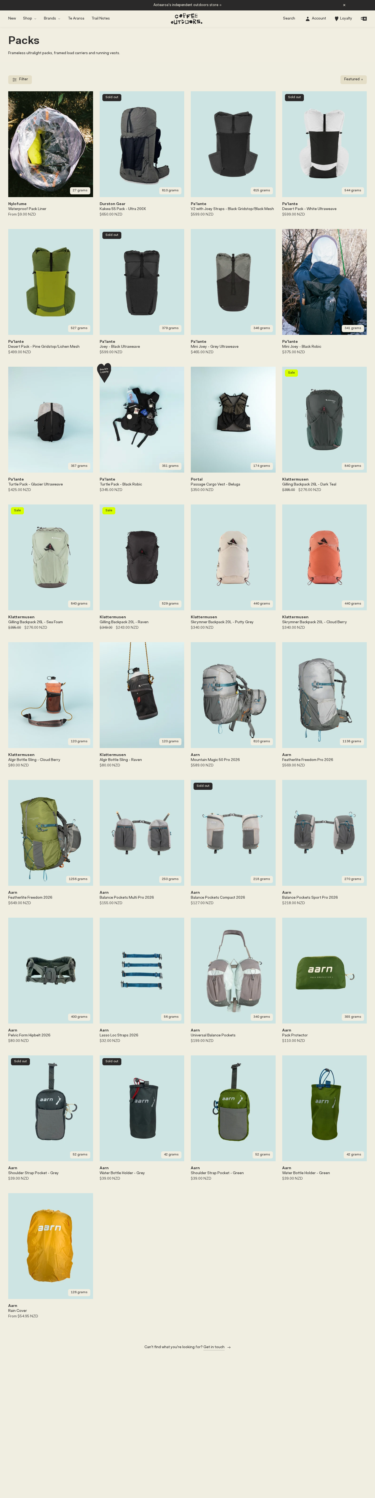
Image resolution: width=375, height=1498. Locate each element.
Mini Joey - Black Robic (301, 347)
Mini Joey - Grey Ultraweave (215, 347)
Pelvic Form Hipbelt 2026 (29, 1036)
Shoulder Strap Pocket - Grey (33, 1173)
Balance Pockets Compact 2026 (218, 898)
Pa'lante (198, 204)
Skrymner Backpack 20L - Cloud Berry (314, 622)
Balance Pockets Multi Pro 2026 (127, 898)
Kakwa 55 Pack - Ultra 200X (123, 209)
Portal (197, 480)
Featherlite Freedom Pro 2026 (307, 760)
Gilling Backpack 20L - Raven (124, 622)
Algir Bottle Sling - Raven (121, 760)
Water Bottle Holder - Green (306, 1173)
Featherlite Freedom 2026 (30, 898)
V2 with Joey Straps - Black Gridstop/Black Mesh (232, 209)
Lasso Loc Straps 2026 (119, 1036)
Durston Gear (112, 204)
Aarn (195, 755)
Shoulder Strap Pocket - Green (217, 1173)
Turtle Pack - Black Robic (121, 485)
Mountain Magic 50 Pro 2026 (215, 760)
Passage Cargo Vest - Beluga (215, 485)
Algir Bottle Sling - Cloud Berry (34, 760)
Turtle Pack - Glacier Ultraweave (35, 485)
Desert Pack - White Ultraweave (309, 209)
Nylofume (17, 204)
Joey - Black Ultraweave (120, 347)
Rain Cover (17, 1311)
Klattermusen (295, 480)
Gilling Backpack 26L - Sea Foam (35, 622)
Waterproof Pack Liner (27, 209)
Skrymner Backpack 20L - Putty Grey (222, 622)
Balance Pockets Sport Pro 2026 (310, 898)
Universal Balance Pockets (213, 1036)
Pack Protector (295, 1036)
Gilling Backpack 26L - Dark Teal (309, 485)
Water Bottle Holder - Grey (122, 1173)
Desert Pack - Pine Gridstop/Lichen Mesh (44, 347)
